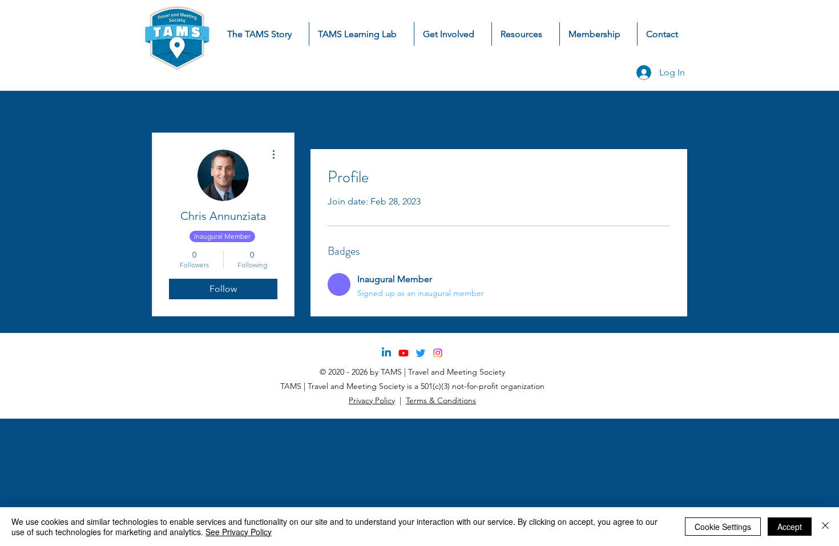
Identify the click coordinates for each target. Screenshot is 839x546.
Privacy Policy (372, 400)
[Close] (825, 526)
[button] (452, 34)
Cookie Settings (723, 526)
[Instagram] (437, 353)
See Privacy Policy (238, 531)
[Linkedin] (386, 353)
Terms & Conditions (441, 400)
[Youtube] (403, 353)
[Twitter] (420, 353)
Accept (789, 526)
